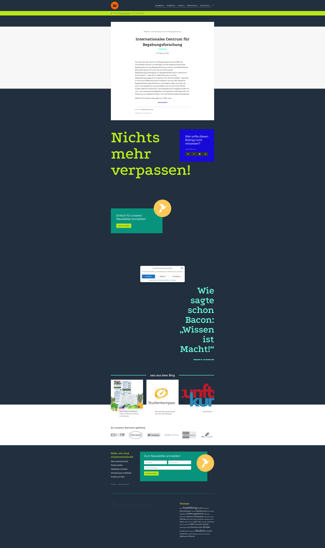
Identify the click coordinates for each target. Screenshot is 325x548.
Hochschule (198, 517)
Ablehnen (162, 276)
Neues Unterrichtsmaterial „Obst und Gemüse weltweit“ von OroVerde (129, 414)
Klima (191, 519)
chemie (193, 511)
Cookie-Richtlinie (153, 280)
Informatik (206, 516)
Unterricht (183, 534)
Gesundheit (183, 516)
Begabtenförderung (147, 109)
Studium (200, 530)
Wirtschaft (191, 536)
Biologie (188, 511)
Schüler (206, 527)
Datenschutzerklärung (164, 280)
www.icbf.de (162, 102)
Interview (183, 519)
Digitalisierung (201, 511)
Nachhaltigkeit (183, 527)
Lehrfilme (200, 519)
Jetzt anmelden (151, 473)
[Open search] (213, 5)
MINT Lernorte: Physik (185, 524)
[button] (182, 268)
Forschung (206, 514)
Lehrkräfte (206, 519)
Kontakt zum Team (118, 477)
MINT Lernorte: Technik (199, 524)
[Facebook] (194, 154)
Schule (194, 527)
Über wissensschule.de (119, 461)
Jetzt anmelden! (124, 226)
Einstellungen (176, 276)
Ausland (200, 508)
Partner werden (117, 465)
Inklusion (212, 516)
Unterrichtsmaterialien (204, 534)
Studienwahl (192, 531)
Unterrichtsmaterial (193, 534)
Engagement (183, 514)
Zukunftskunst (207, 411)
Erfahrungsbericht (195, 514)
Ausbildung (190, 507)
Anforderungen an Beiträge (121, 473)
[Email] (199, 154)
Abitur (181, 508)
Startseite (147, 31)
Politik (189, 527)
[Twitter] (188, 154)
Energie (212, 511)
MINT (196, 522)
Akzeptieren (148, 276)
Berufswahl (206, 508)
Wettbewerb (184, 536)
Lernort (211, 519)
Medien (182, 522)
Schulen (200, 527)
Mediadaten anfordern (119, 469)
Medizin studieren (189, 521)
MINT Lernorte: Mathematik (206, 522)
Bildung (182, 511)
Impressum (173, 280)
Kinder (188, 519)
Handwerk (189, 517)
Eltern (208, 511)
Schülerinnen (184, 531)
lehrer (195, 519)
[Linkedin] (205, 154)
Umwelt (209, 531)
